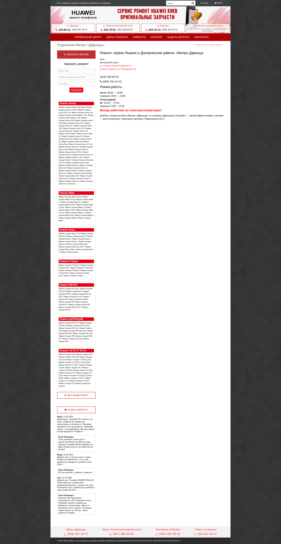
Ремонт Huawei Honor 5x (69, 165)
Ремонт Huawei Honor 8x (69, 176)
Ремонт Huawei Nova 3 (68, 242)
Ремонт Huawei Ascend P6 (79, 305)
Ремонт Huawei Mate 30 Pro (70, 197)
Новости (139, 37)
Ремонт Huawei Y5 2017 (74, 378)
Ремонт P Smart (69, 261)
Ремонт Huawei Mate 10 (75, 213)
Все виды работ (77, 395)
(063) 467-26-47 (79, 29)
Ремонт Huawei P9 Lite (73, 297)
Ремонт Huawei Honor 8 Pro (70, 152)
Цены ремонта (117, 37)
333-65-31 (65, 29)
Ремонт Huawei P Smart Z (69, 270)
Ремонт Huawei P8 (66, 302)
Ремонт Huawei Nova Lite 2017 (71, 247)
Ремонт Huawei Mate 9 (84, 215)
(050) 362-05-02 (169, 29)
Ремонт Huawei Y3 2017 (80, 381)
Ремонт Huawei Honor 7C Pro (71, 157)
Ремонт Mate (67, 193)
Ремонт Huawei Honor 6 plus (78, 163)
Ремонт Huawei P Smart (74, 276)
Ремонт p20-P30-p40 (71, 319)
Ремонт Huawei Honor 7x (83, 155)
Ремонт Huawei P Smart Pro (82, 268)
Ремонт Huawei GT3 (84, 354)
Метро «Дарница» (76, 529)
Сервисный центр (88, 37)
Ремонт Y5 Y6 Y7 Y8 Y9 (73, 350)
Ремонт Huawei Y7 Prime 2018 (79, 360)
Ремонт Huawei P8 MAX (78, 299)
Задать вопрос (178, 37)
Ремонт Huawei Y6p (67, 354)
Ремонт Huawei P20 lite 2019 (75, 331)
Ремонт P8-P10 (68, 285)
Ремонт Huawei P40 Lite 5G (78, 326)
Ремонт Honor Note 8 (67, 134)
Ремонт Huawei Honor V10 (74, 128)
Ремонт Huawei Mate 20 (75, 207)
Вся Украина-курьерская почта (208, 25)
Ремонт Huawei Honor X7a (73, 123)
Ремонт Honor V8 (80, 131)
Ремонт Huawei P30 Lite (83, 333)
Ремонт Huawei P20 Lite (72, 339)
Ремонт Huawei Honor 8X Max (79, 173)
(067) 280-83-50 (124, 29)
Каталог (156, 37)
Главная (198, 45)
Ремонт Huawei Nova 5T (76, 236)
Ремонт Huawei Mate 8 (68, 218)
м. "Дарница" (73, 25)
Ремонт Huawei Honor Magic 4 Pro (73, 115)
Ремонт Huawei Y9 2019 (69, 357)
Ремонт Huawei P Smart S (69, 265)
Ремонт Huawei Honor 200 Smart (72, 107)
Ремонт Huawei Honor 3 (69, 171)
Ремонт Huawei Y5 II (67, 373)
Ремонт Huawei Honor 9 (79, 149)
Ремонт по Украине (205, 529)
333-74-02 (110, 29)
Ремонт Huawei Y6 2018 (83, 370)
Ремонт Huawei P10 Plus (69, 289)
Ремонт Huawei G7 (67, 383)
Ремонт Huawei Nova (69, 252)
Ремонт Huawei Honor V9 (72, 142)
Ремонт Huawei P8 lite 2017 (70, 307)
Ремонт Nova (67, 230)
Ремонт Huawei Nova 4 (81, 239)
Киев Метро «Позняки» (168, 529)
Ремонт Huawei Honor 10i (72, 136)
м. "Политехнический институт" (118, 25)
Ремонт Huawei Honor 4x (77, 168)
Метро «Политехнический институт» (122, 529)
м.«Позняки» (163, 25)
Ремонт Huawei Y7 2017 (69, 365)
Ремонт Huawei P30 (67, 336)
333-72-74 (155, 29)
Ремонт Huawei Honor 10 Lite (80, 144)
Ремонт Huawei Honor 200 (82, 113)
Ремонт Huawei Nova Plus (77, 244)
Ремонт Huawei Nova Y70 (69, 234)
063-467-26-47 (207, 533)
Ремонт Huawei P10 (74, 291)
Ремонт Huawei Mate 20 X (71, 202)
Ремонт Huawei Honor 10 (69, 147)
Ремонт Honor (68, 103)
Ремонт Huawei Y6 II (73, 368)
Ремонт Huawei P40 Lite (69, 328)
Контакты (202, 37)
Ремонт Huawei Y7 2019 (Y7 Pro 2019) (75, 362)
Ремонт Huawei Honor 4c (80, 179)
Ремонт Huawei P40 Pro (69, 323)
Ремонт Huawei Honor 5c (69, 181)
